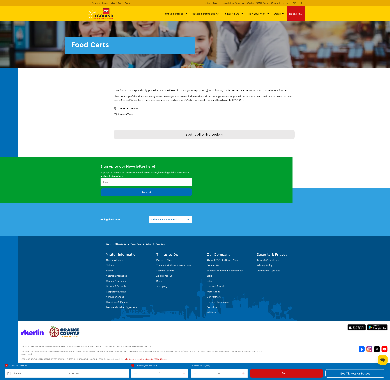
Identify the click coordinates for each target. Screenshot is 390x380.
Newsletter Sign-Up (233, 3)
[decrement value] (134, 373)
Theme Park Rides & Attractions (173, 265)
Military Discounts (116, 281)
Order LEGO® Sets (257, 3)
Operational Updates (268, 270)
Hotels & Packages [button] (203, 13)
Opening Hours (114, 260)
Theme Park (136, 244)
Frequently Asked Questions (121, 307)
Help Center (129, 359)
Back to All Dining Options (204, 134)
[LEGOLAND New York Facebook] (362, 349)
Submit (146, 192)
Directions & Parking (117, 301)
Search (286, 373)
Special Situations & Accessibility (225, 270)
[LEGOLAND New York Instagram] (369, 349)
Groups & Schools (116, 286)
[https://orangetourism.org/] (64, 332)
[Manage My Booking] (288, 3)
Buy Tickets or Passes (355, 373)
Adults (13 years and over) (146, 365)
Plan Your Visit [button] (256, 13)
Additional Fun (164, 275)
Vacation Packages (116, 275)
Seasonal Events (165, 270)
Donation (212, 307)
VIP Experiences (115, 296)
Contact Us (277, 3)
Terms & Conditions (267, 260)
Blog (215, 3)
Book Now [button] (295, 13)
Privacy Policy (265, 265)
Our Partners (214, 296)
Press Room (213, 291)
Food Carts (160, 244)
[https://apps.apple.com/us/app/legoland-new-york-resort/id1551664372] (356, 327)
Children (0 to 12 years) (200, 365)
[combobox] (170, 219)
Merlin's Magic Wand (218, 301)
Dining (148, 244)
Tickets (110, 265)
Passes (109, 270)
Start (108, 244)
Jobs (207, 3)
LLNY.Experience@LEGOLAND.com (151, 359)
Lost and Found (215, 286)
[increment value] (184, 373)
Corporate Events (116, 291)
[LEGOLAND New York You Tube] (384, 349)
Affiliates (211, 312)
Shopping (161, 286)
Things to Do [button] (231, 13)
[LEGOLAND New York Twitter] (377, 349)
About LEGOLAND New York (222, 260)
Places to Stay (164, 260)
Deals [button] (277, 13)
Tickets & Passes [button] (173, 13)
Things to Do (120, 244)
